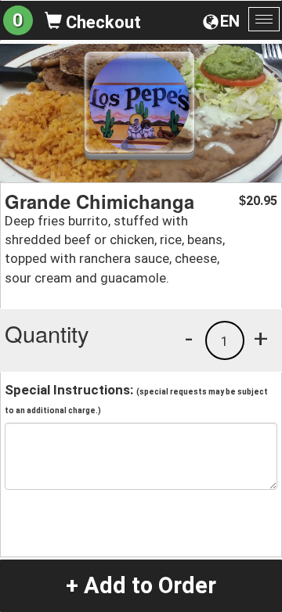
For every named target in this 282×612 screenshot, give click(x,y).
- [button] (189, 338)
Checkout (101, 22)
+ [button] (261, 338)
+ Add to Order (141, 585)
